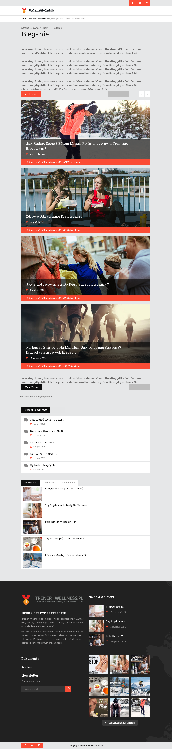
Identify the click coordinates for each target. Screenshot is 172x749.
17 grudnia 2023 (37, 222)
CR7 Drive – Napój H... (43, 453)
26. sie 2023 (39, 424)
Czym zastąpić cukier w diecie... (65, 538)
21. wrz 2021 (39, 458)
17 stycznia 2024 (117, 612)
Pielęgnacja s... (115, 606)
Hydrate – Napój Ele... (43, 465)
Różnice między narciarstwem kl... (67, 555)
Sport (45, 27)
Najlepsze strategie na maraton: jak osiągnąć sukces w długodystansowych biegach (73, 350)
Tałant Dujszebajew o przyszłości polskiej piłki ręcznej (70, 18)
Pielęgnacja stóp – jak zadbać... (65, 488)
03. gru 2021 (39, 446)
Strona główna (30, 27)
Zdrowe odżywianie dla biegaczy (54, 216)
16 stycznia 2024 (117, 626)
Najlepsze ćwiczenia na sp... (48, 431)
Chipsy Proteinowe (42, 442)
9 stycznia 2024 (37, 154)
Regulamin (27, 667)
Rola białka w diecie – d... (61, 521)
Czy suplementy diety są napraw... (66, 505)
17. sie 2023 (39, 435)
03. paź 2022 (39, 469)
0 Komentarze (48, 162)
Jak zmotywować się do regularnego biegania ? (67, 284)
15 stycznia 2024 (117, 641)
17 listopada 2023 (38, 358)
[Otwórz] (98, 664)
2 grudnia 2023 (36, 290)
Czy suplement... (116, 621)
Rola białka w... (115, 636)
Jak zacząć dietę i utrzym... (47, 419)
